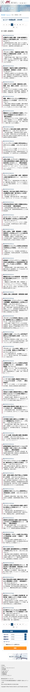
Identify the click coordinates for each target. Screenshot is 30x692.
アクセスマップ (5, 670)
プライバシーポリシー (7, 675)
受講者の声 (4, 672)
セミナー (4, 666)
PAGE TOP (27, 669)
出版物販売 (4, 674)
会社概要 (4, 669)
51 (13, 27)
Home (3, 665)
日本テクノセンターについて (8, 667)
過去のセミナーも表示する (12, 644)
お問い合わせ (5, 671)
